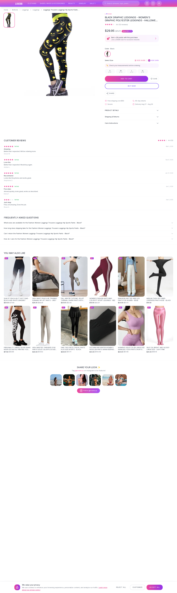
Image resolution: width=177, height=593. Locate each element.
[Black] (107, 54)
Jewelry (82, 3)
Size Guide (141, 60)
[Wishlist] (153, 3)
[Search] (105, 3)
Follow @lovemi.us (90, 391)
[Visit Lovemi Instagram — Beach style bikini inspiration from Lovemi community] (56, 380)
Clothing (32, 3)
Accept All (154, 587)
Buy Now (132, 86)
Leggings (25, 10)
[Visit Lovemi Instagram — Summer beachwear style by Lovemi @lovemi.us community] (108, 380)
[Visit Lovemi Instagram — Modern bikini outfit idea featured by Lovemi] (121, 380)
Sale (92, 3)
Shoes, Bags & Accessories (52, 3)
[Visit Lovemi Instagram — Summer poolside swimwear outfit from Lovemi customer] (69, 380)
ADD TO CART (126, 79)
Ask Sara (154, 60)
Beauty (71, 3)
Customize (137, 587)
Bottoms (15, 10)
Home (6, 10)
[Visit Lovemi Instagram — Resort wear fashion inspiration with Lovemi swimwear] (95, 380)
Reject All (121, 587)
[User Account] (159, 3)
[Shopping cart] (147, 3)
